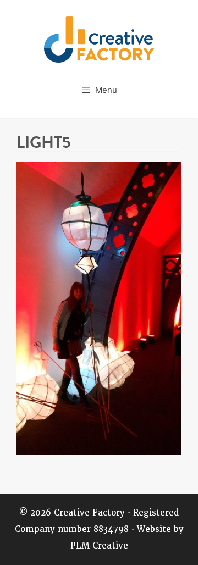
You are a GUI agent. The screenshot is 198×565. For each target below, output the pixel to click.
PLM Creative (99, 545)
